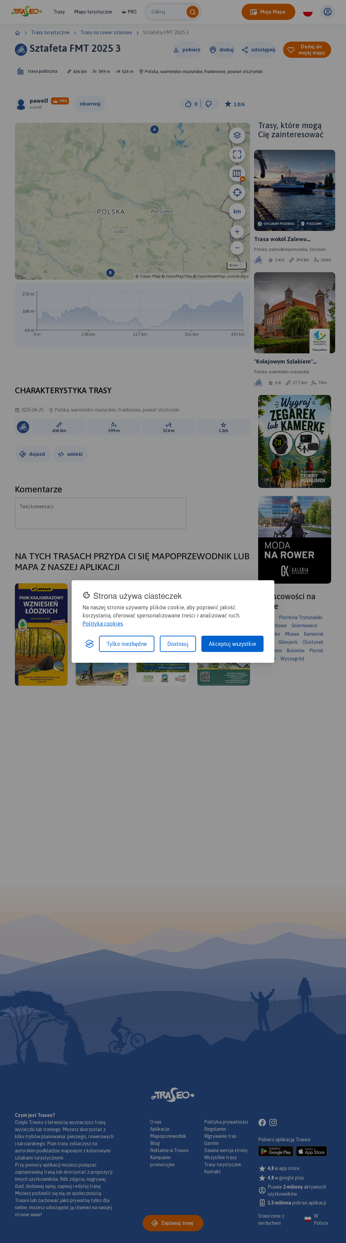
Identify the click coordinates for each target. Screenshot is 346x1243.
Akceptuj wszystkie (232, 644)
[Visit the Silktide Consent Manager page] (89, 644)
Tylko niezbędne (126, 644)
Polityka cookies (102, 623)
